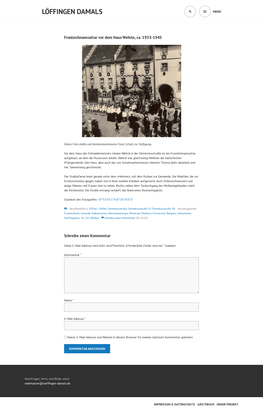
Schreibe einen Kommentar (119, 218)
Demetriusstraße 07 (139, 208)
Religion (171, 213)
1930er (93, 208)
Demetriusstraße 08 (163, 208)
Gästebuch (205, 404)
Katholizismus (99, 213)
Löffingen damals (72, 11)
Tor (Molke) (92, 218)
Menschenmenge (118, 213)
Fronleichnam (72, 213)
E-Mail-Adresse (74, 319)
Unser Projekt (227, 404)
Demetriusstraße (117, 208)
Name (69, 300)
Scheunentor (184, 213)
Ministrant (134, 213)
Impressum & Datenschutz (174, 404)
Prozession (159, 213)
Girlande (85, 213)
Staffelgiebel (72, 218)
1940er (102, 208)
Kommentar (72, 255)
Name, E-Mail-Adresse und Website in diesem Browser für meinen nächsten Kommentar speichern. (130, 337)
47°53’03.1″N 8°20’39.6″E (115, 199)
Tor (82, 218)
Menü (217, 11)
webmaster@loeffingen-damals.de (47, 383)
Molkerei (146, 213)
